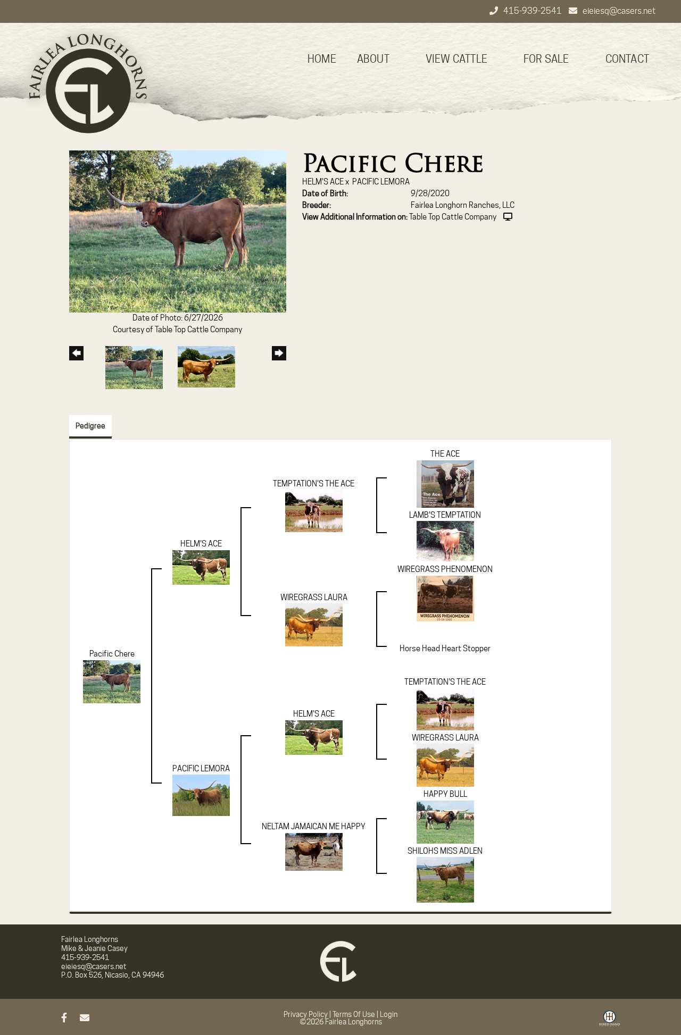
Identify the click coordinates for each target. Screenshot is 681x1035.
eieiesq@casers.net (619, 11)
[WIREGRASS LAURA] (314, 624)
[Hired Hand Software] (609, 1022)
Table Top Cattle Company (452, 217)
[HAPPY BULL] (445, 821)
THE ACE (445, 454)
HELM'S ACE (323, 182)
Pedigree (90, 426)
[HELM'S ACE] (201, 566)
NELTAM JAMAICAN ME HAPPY (314, 826)
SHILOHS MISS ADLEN (445, 851)
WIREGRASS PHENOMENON (445, 569)
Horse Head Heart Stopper (445, 648)
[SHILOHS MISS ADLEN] (445, 879)
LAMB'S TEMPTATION (445, 515)
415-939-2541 (533, 11)
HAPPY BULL (445, 794)
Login (388, 1014)
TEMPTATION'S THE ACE (313, 484)
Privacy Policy (306, 1014)
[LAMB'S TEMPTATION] (445, 541)
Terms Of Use (354, 1014)
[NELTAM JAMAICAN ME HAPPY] (314, 851)
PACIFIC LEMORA (381, 182)
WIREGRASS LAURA (313, 597)
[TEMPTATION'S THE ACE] (314, 510)
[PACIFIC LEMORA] (201, 795)
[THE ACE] (445, 483)
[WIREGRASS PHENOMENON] (445, 598)
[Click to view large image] (177, 231)
